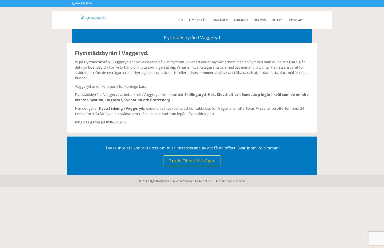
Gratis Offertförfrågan (192, 161)
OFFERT (277, 20)
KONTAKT (296, 20)
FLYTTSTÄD (198, 20)
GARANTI (241, 20)
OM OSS (260, 20)
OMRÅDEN (220, 20)
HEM (179, 20)
